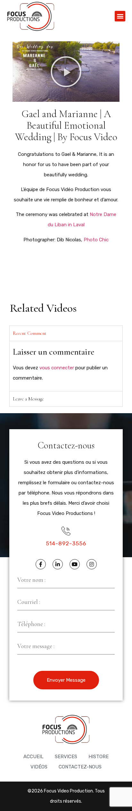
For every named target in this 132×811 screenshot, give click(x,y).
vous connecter (56, 368)
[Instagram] (92, 564)
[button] (120, 16)
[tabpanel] (66, 366)
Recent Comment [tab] (29, 333)
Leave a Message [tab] (28, 399)
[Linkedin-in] (58, 564)
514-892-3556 (66, 543)
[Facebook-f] (41, 564)
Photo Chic (96, 240)
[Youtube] (75, 564)
